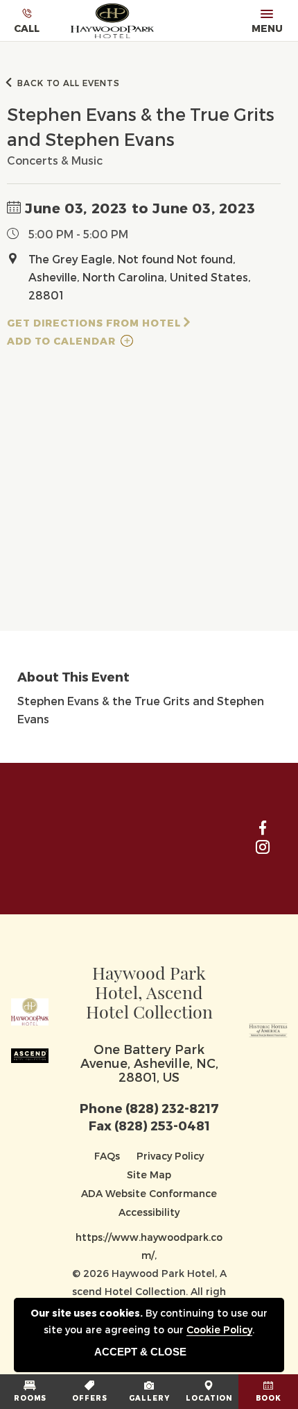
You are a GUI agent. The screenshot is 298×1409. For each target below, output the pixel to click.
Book (268, 1398)
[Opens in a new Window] (268, 1027)
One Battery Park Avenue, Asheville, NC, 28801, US (149, 1062)
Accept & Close (140, 1352)
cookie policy (219, 1329)
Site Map (149, 1174)
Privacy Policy (170, 1156)
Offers (89, 1398)
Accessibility (149, 1212)
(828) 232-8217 (172, 1108)
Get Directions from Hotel (94, 323)
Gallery (149, 1398)
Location (209, 1398)
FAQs (107, 1156)
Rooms (30, 1398)
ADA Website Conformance (149, 1193)
